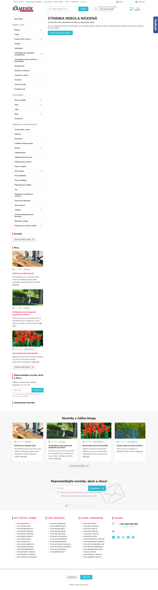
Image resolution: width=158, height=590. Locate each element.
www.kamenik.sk (23, 523)
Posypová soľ (20, 89)
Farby (17, 34)
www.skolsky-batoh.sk (25, 547)
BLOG (83, 2)
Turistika (26, 308)
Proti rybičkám (20, 176)
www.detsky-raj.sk (23, 526)
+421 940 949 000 (106, 9)
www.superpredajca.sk (58, 541)
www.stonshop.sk (23, 541)
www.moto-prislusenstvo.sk (93, 544)
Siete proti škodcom (23, 201)
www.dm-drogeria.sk (57, 523)
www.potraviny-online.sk (26, 552)
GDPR (67, 2)
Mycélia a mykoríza (22, 71)
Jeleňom (18, 134)
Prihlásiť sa (37, 390)
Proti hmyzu (19, 171)
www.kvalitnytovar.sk (58, 526)
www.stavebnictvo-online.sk (93, 539)
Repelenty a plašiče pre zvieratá (24, 195)
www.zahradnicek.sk (57, 552)
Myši (16, 114)
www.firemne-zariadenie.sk (93, 547)
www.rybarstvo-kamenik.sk (27, 557)
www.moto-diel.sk (90, 529)
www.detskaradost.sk (25, 529)
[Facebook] (114, 538)
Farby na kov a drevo (23, 39)
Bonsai (17, 30)
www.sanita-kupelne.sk (25, 544)
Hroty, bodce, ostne (22, 129)
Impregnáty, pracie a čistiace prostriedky (26, 60)
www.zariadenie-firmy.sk (92, 557)
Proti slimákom (21, 180)
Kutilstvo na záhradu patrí (23, 273)
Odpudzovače (20, 153)
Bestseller (19, 19)
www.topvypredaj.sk (57, 531)
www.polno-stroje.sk (91, 534)
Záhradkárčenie (29, 349)
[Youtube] (129, 538)
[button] (61, 556)
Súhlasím (86, 577)
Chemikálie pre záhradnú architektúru (24, 54)
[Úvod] (29, 8)
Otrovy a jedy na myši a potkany (130, 445)
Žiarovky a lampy (21, 221)
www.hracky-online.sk (25, 536)
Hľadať (83, 9)
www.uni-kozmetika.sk (58, 549)
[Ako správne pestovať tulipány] (27, 339)
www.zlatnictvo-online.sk (26, 554)
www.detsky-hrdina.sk (25, 531)
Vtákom (18, 210)
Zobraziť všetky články (22, 367)
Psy (16, 189)
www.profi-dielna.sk (90, 531)
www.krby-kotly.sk (90, 536)
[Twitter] (119, 538)
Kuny (16, 105)
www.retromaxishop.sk (58, 539)
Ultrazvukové (20, 205)
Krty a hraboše (20, 100)
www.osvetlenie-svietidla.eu (60, 547)
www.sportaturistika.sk (25, 549)
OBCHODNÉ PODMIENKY (34, 2)
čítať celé (15, 285)
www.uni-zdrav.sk (89, 552)
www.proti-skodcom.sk (58, 536)
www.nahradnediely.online (93, 549)
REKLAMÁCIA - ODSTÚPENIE (53, 2)
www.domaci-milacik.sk (25, 534)
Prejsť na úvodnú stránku (60, 33)
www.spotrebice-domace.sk (60, 544)
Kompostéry (19, 66)
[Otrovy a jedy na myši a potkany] (130, 431)
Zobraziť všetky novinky (23, 240)
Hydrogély (19, 48)
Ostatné (18, 80)
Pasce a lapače (20, 166)
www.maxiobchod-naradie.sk (93, 541)
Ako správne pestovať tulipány (25, 353)
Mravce (17, 148)
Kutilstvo (27, 269)
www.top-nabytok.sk (58, 534)
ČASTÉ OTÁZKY (18, 2)
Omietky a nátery (21, 75)
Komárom (18, 139)
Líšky (16, 109)
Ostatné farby (20, 84)
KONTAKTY (75, 2)
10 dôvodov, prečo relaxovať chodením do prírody (24, 313)
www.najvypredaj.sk (57, 529)
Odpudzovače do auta (23, 157)
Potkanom (19, 119)
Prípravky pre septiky (23, 185)
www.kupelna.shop (24, 539)
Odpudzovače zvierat (23, 162)
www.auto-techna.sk (91, 526)
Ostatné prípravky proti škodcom (24, 215)
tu (87, 585)
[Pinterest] (133, 538)
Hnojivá (17, 44)
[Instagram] (124, 538)
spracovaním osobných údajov (30, 394)
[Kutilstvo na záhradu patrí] (27, 259)
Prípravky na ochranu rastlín (26, 226)
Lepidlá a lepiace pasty (24, 143)
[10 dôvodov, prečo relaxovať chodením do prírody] (27, 298)
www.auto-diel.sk (89, 523)
